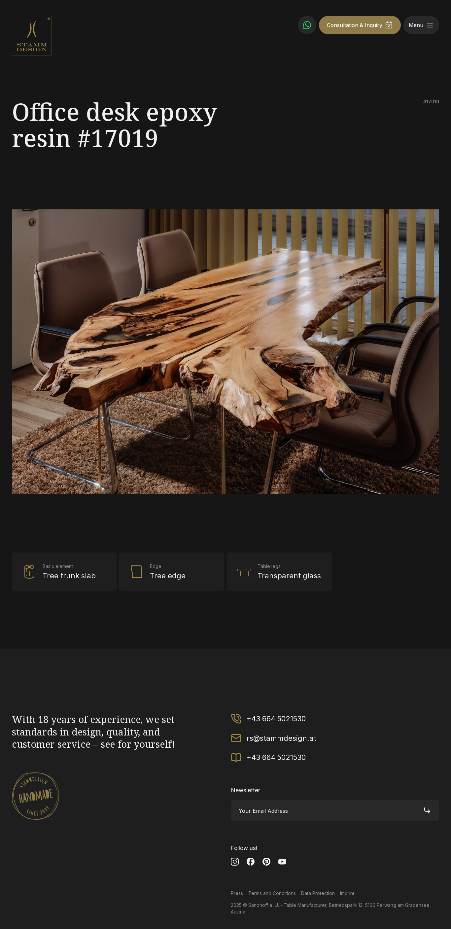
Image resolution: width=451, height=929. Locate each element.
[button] (430, 25)
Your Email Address (263, 810)
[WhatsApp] (307, 25)
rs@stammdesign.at (281, 738)
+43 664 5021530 (276, 718)
